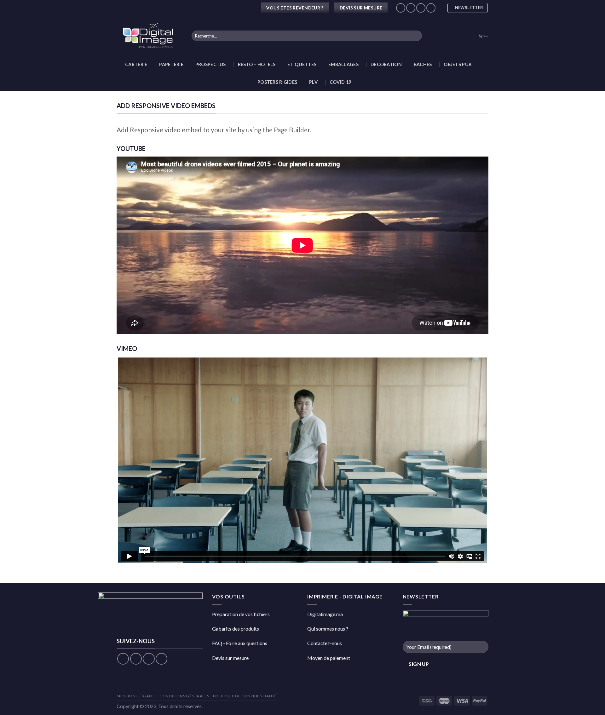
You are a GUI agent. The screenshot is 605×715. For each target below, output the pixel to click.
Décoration (386, 64)
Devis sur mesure (230, 658)
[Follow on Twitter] (148, 659)
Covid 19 (340, 82)
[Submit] (416, 36)
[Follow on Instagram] (136, 659)
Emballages (343, 64)
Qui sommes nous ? (327, 629)
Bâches (423, 64)
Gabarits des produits (235, 629)
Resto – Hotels (257, 64)
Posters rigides (277, 82)
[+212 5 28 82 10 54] (159, 8)
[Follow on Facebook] (123, 659)
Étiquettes (301, 64)
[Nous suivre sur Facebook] (400, 7)
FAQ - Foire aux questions (239, 643)
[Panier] (483, 36)
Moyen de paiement (328, 658)
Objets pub (457, 64)
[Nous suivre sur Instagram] (410, 7)
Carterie (136, 64)
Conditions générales (184, 696)
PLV (313, 82)
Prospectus (210, 64)
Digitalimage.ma (325, 614)
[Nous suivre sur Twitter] (420, 7)
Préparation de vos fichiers (241, 614)
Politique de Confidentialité (245, 696)
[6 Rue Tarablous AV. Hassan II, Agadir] (120, 8)
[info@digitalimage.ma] (133, 8)
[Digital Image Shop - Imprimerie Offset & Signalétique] (149, 35)
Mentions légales (136, 696)
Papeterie (171, 64)
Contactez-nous (324, 643)
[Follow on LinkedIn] (430, 7)
